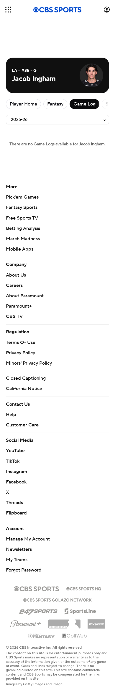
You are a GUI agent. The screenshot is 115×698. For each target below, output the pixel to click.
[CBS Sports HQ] (83, 588)
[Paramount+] (25, 623)
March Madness (23, 239)
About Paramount (25, 296)
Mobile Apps (19, 249)
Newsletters (19, 549)
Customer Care (22, 425)
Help (11, 415)
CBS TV (14, 316)
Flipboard (16, 513)
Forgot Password (24, 570)
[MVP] (96, 622)
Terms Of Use (20, 342)
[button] (8, 9)
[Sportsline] (80, 610)
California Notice (24, 389)
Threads (14, 503)
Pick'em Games (22, 197)
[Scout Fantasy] (41, 636)
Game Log (84, 104)
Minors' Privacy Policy (29, 363)
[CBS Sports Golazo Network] (57, 599)
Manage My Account (28, 539)
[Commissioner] (64, 622)
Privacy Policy (20, 353)
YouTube (15, 451)
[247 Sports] (38, 610)
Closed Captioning (26, 378)
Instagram (16, 472)
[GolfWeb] (74, 636)
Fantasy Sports (21, 207)
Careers (14, 285)
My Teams (16, 560)
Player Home (23, 104)
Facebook (16, 482)
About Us (16, 275)
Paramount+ (19, 306)
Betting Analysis (23, 228)
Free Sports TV (22, 218)
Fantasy (55, 104)
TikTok (12, 461)
